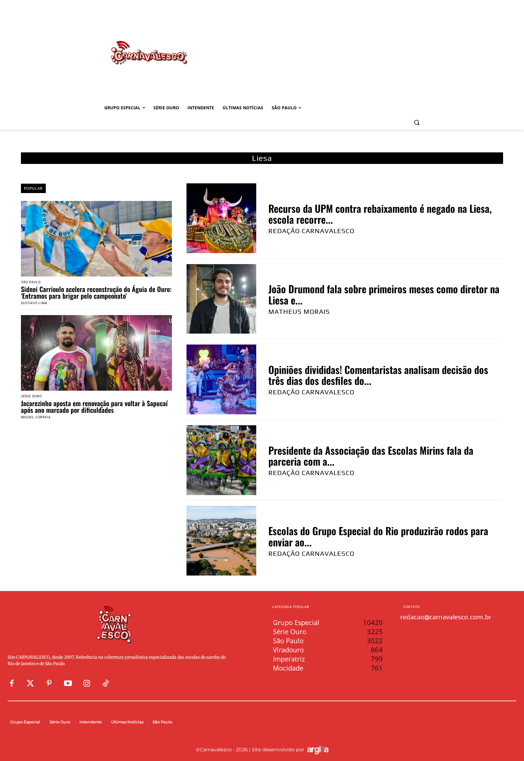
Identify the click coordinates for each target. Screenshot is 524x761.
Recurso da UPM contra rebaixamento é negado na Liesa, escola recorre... (380, 214)
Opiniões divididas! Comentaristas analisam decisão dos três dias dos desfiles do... (378, 375)
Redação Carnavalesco (311, 231)
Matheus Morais (299, 311)
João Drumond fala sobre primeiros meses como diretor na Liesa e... (383, 294)
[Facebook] (11, 684)
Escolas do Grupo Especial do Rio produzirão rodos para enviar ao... (378, 536)
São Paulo (31, 282)
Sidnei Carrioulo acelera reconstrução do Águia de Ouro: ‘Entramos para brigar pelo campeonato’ (96, 292)
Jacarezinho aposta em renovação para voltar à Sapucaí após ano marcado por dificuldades (94, 406)
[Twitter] (30, 684)
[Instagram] (87, 684)
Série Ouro (31, 396)
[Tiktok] (105, 684)
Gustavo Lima (34, 303)
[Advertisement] (310, 46)
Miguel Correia (36, 417)
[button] (416, 122)
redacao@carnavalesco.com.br (445, 617)
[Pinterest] (49, 684)
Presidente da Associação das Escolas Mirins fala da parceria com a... (370, 456)
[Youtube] (68, 684)
